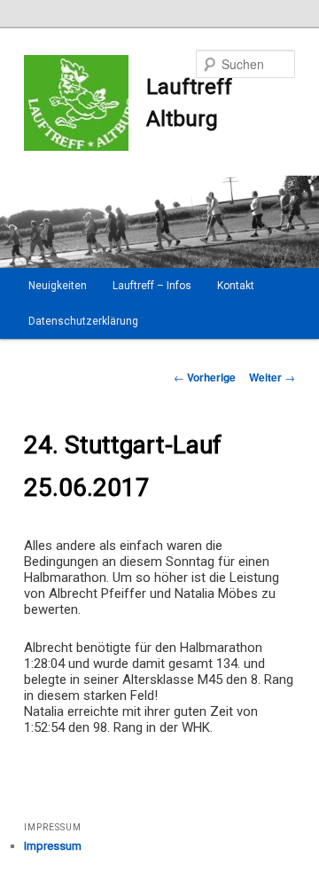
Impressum (53, 846)
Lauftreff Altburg (189, 103)
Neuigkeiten (57, 285)
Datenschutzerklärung (83, 321)
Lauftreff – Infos (152, 285)
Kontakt (235, 285)
